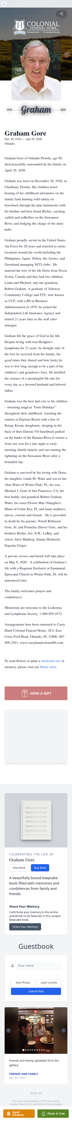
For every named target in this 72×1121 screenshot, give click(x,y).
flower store (48, 666)
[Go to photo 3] (28, 1050)
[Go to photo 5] (32, 1050)
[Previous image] (8, 1030)
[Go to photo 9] (41, 1050)
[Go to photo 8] (39, 1050)
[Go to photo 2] (25, 1050)
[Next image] (63, 1030)
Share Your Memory (25, 927)
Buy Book (40, 867)
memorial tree (51, 660)
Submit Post (36, 991)
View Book (18, 867)
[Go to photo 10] (44, 1050)
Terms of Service (46, 1104)
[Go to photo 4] (30, 1050)
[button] (36, 1030)
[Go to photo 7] (37, 1050)
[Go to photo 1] (23, 1050)
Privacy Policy (25, 1104)
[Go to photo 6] (35, 1050)
